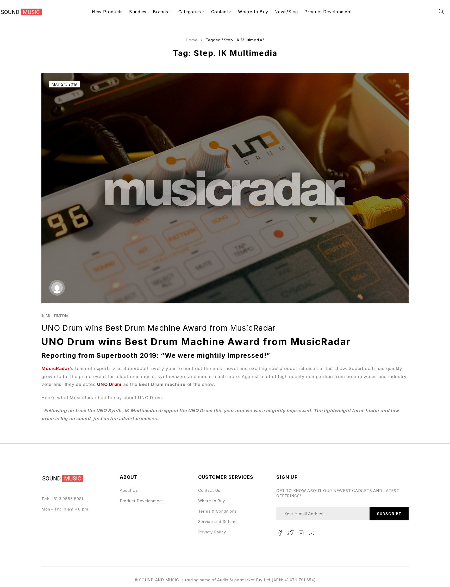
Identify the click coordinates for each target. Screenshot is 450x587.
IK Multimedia (54, 316)
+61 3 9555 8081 (67, 498)
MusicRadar (55, 368)
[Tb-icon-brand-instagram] (301, 532)
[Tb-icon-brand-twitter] (290, 532)
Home (191, 39)
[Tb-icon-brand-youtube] (311, 532)
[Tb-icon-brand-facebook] (279, 532)
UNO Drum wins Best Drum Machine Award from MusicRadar (158, 328)
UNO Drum (109, 384)
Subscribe (389, 514)
